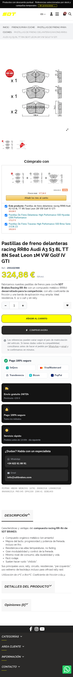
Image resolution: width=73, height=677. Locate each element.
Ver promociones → (47, 6)
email (64, 346)
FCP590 (6, 488)
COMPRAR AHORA (39, 330)
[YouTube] (42, 630)
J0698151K (42, 488)
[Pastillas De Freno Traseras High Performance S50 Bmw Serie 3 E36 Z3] (55, 170)
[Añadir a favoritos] (67, 305)
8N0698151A (8, 491)
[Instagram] (36, 630)
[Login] (51, 14)
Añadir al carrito (36, 318)
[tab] (36, 516)
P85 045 (19, 491)
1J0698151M (55, 488)
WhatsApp (54, 346)
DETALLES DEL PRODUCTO (27, 586)
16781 (32, 488)
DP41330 (29, 491)
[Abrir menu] (57, 14)
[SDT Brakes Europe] (9, 14)
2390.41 (39, 491)
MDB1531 (23, 488)
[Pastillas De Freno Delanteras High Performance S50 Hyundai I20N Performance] (36, 170)
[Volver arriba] (23, 305)
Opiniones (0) (15, 605)
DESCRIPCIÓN (16, 515)
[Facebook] (30, 630)
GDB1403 (48, 491)
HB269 (14, 488)
